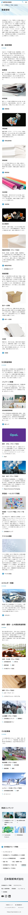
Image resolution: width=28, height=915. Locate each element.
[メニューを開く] (26, 2)
